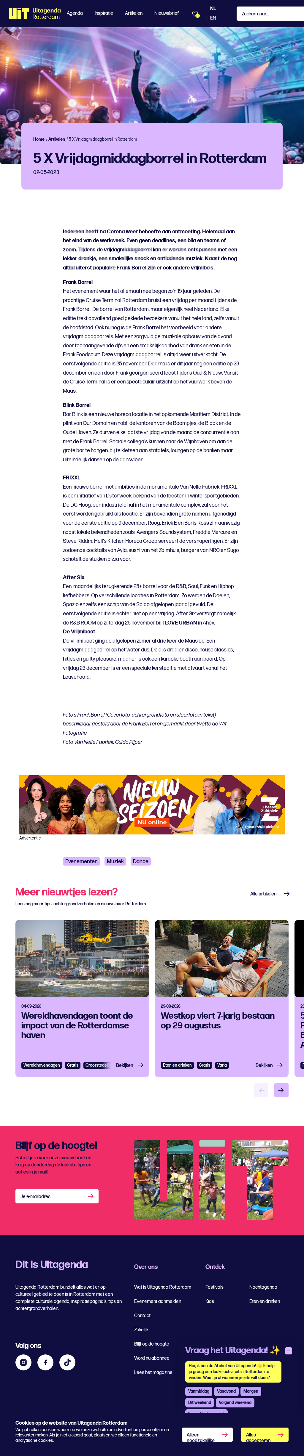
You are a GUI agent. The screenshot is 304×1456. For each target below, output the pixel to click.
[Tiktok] (67, 1362)
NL (213, 9)
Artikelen (133, 13)
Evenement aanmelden (157, 1301)
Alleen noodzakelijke (201, 1437)
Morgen (250, 1391)
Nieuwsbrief (166, 13)
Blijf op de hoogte (151, 1344)
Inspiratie (104, 13)
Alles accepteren (258, 1437)
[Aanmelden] (91, 1196)
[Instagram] (23, 1362)
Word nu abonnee (152, 1358)
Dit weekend (199, 1402)
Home (39, 139)
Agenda (75, 13)
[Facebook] (45, 1362)
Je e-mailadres (35, 1197)
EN (213, 18)
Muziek (115, 861)
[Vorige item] (261, 1090)
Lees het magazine (153, 1372)
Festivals (214, 1287)
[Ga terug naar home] (35, 13)
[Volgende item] (281, 1090)
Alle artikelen (263, 894)
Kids (209, 1301)
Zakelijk (141, 1330)
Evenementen (81, 861)
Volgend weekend (235, 1402)
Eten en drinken (177, 1065)
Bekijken (124, 1065)
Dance (140, 861)
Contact (142, 1316)
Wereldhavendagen (41, 1065)
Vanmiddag (198, 1391)
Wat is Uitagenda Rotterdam (162, 1287)
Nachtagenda (263, 1287)
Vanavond (226, 1391)
